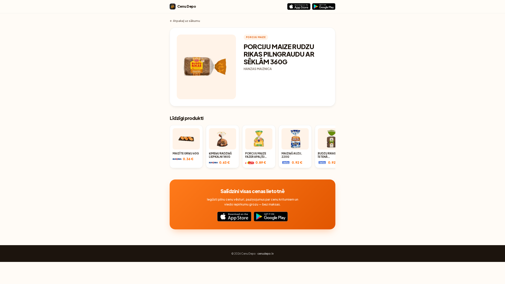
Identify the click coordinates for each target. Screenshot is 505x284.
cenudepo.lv (265, 253)
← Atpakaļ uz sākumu (185, 20)
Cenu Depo (186, 6)
